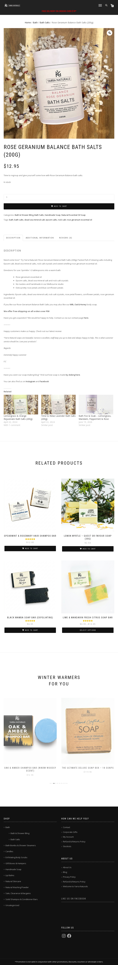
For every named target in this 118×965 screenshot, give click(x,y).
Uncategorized (12, 905)
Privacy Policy (69, 876)
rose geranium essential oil (79, 219)
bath (11, 219)
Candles (9, 851)
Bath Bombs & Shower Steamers (21, 845)
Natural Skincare (13, 881)
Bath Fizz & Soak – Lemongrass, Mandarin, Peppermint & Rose (95, 417)
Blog (65, 872)
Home (28, 22)
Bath (35, 22)
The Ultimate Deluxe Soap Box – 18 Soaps (88, 768)
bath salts (19, 219)
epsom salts (51, 219)
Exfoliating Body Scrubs (16, 857)
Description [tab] (13, 238)
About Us (67, 867)
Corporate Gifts (70, 832)
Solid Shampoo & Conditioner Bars (22, 899)
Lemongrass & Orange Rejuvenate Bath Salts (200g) (18, 417)
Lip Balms (10, 875)
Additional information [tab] (40, 238)
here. (86, 317)
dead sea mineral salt (34, 219)
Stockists (67, 846)
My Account (68, 836)
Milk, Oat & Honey (78, 304)
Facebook (44, 381)
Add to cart (60, 206)
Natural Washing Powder (17, 887)
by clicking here (72, 374)
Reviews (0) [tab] (65, 238)
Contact (66, 827)
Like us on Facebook (73, 898)
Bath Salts (45, 22)
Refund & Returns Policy (74, 841)
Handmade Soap (53, 215)
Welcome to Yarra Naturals (75, 886)
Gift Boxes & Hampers (16, 863)
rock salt (62, 219)
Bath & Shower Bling (24, 215)
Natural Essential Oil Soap (73, 215)
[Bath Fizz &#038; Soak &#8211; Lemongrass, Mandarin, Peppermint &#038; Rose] (96, 404)
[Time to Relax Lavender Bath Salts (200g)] (58, 404)
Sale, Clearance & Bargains (18, 893)
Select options (88, 630)
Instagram (30, 381)
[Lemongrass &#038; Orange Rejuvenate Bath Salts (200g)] (21, 404)
